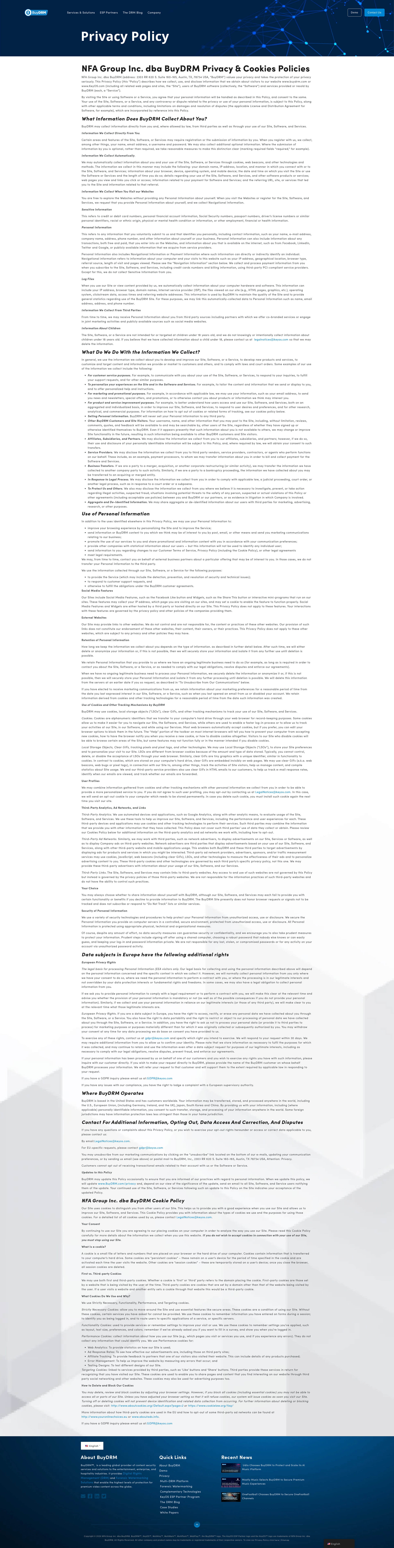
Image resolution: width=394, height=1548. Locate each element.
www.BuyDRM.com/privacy (117, 1183)
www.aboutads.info (145, 1416)
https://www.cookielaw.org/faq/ (210, 1405)
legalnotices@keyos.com (271, 339)
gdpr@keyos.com (157, 1038)
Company (154, 12)
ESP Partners (109, 12)
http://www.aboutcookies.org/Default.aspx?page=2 (147, 1405)
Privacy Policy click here (267, 1540)
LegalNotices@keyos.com (273, 792)
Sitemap (285, 1540)
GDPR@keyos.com (160, 1078)
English (93, 1445)
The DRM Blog (133, 12)
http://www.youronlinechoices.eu (104, 1416)
